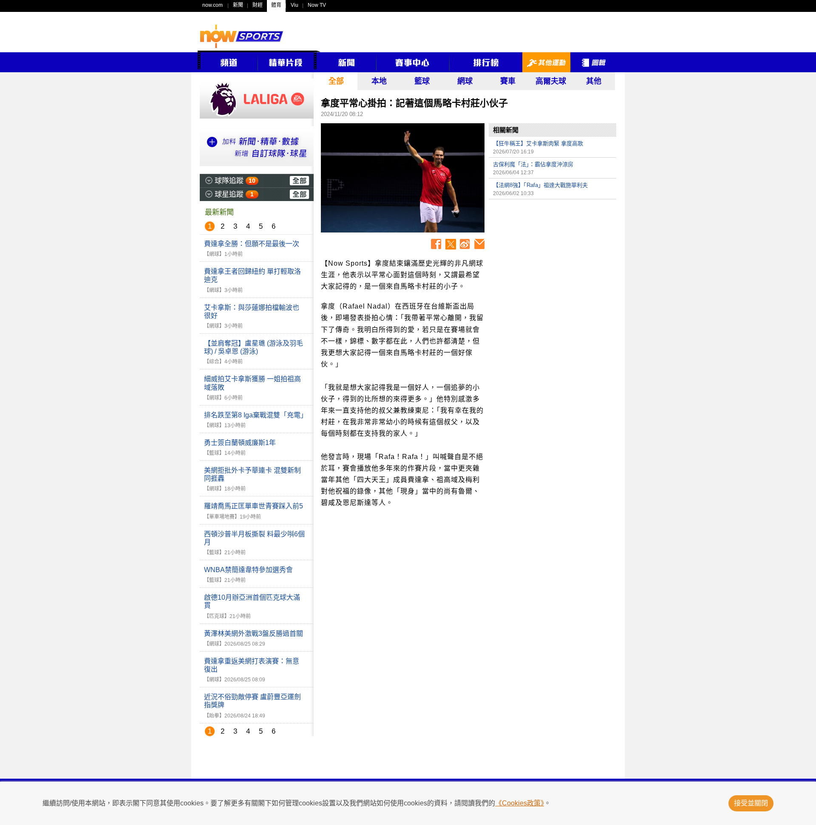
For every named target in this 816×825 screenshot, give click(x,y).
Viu (294, 5)
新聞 (238, 5)
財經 (257, 5)
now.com (212, 5)
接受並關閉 (751, 803)
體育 (276, 5)
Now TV (317, 5)
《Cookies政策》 (519, 803)
